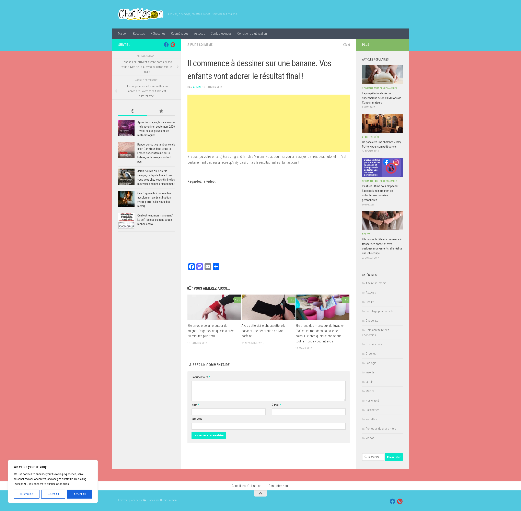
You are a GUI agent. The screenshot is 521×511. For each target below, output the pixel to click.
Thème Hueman (168, 500)
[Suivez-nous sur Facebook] (166, 44)
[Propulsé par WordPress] (144, 500)
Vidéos (370, 438)
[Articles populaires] (161, 111)
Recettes (139, 33)
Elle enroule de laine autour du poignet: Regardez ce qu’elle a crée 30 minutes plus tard (210, 330)
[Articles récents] (132, 111)
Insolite (370, 372)
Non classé (372, 400)
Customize (26, 494)
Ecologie (371, 363)
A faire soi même (199, 45)
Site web (197, 419)
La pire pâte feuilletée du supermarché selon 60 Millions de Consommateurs (381, 98)
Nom (195, 404)
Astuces (199, 33)
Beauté (366, 234)
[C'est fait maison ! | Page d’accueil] (140, 14)
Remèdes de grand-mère (381, 428)
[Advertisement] (268, 123)
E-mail (276, 404)
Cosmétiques (179, 33)
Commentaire (201, 377)
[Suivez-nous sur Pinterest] (172, 44)
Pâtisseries (158, 33)
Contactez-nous (221, 33)
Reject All (53, 494)
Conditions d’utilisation (252, 33)
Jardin (369, 382)
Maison (122, 33)
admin (197, 87)
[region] (53, 481)
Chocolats (372, 320)
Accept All (80, 494)
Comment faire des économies (379, 88)
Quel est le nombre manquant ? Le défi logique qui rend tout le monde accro (155, 220)
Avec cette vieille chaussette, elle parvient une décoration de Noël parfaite (264, 330)
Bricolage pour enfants (380, 311)
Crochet (371, 353)
